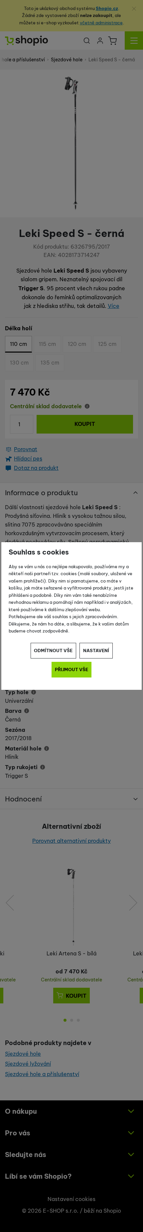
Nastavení (96, 650)
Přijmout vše (71, 669)
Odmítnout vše (53, 650)
